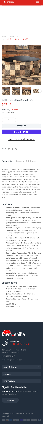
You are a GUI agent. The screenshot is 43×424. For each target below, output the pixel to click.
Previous (2, 91)
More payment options (21, 139)
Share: (4, 149)
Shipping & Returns (25, 161)
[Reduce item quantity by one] (4, 120)
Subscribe (10, 400)
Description (7, 161)
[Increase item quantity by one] (13, 120)
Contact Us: (14, 341)
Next (40, 91)
